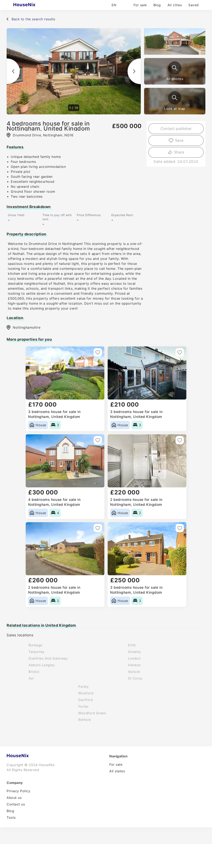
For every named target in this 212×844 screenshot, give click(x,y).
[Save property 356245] (98, 352)
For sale (140, 5)
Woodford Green (92, 713)
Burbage (35, 645)
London (134, 658)
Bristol (34, 672)
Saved (193, 5)
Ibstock (134, 672)
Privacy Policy (18, 791)
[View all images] (174, 68)
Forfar (83, 706)
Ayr (31, 678)
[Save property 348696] (98, 528)
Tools (11, 817)
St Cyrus (135, 678)
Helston (134, 665)
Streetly (134, 652)
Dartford (85, 700)
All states (117, 771)
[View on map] (174, 97)
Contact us (16, 804)
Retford (84, 720)
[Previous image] (13, 71)
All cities (174, 5)
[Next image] (134, 71)
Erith (132, 645)
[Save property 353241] (180, 352)
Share (179, 152)
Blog (157, 5)
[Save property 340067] (98, 440)
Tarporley (37, 652)
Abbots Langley (42, 665)
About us (14, 798)
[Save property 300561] (180, 440)
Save (179, 140)
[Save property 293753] (180, 528)
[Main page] (32, 5)
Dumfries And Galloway (48, 658)
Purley (83, 686)
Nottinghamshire (26, 327)
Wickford (85, 693)
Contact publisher (176, 128)
